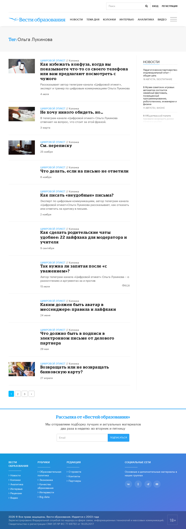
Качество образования (45, 486)
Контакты (74, 476)
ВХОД (155, 6)
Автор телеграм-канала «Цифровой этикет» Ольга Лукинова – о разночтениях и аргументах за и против (84, 278)
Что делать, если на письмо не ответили (84, 171)
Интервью (127, 19)
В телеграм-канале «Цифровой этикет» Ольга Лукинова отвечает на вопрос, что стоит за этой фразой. (79, 119)
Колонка (74, 60)
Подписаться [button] (118, 437)
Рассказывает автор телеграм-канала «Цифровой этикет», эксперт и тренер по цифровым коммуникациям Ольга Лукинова (85, 86)
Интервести (46, 492)
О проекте (74, 471)
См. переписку (56, 145)
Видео (162, 19)
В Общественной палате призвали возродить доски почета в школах (158, 118)
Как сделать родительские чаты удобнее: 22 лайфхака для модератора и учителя (83, 237)
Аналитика (146, 19)
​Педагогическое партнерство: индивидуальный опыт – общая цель (160, 72)
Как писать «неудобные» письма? (77, 195)
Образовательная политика (49, 473)
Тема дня (92, 19)
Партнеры (74, 480)
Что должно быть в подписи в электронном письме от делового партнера (77, 338)
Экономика (46, 480)
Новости (76, 19)
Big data (44, 497)
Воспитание (164, 79)
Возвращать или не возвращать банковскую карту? (74, 369)
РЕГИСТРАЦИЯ (169, 6)
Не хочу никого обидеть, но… (71, 112)
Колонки (109, 19)
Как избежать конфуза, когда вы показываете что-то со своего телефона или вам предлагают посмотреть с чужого (84, 71)
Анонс (161, 107)
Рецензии (16, 493)
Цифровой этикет (52, 60)
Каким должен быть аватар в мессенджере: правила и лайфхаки (78, 306)
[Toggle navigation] (173, 19)
